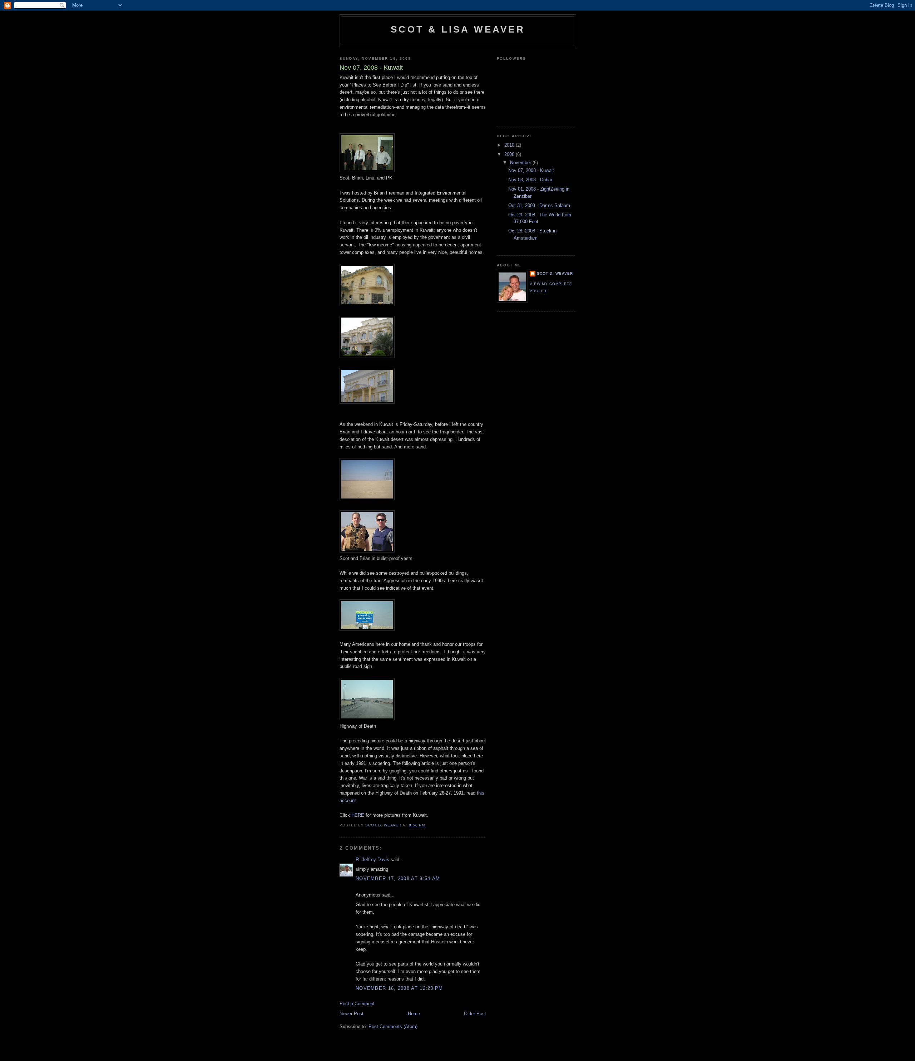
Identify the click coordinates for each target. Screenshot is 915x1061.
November (521, 162)
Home (414, 1013)
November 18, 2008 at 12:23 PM (399, 988)
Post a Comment (357, 1003)
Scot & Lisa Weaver (458, 29)
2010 (510, 145)
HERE (358, 815)
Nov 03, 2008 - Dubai (530, 179)
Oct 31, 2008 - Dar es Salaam (539, 205)
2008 (510, 154)
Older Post (475, 1013)
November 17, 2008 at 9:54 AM (398, 878)
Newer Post (351, 1013)
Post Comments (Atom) (393, 1026)
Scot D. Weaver (555, 273)
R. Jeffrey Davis (372, 859)
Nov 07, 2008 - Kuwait (531, 170)
